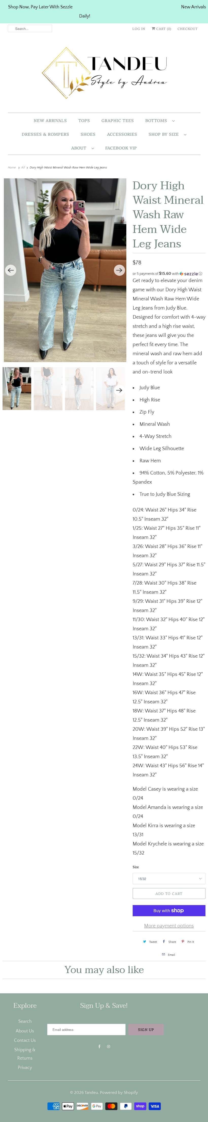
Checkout (188, 28)
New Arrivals (50, 120)
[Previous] (10, 270)
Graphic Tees (117, 120)
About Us (25, 1031)
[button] (169, 273)
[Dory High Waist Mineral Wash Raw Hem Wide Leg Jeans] (65, 270)
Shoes (88, 134)
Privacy (25, 1067)
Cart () (163, 28)
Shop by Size (165, 134)
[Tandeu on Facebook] (99, 1046)
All (23, 167)
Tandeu (91, 1092)
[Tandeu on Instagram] (108, 1046)
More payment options (169, 926)
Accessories (122, 134)
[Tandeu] (104, 74)
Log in (138, 28)
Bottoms (157, 120)
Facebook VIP (121, 147)
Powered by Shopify (119, 1092)
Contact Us (25, 1040)
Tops (84, 120)
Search (25, 1021)
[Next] (119, 270)
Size (136, 867)
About (80, 147)
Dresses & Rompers (45, 134)
